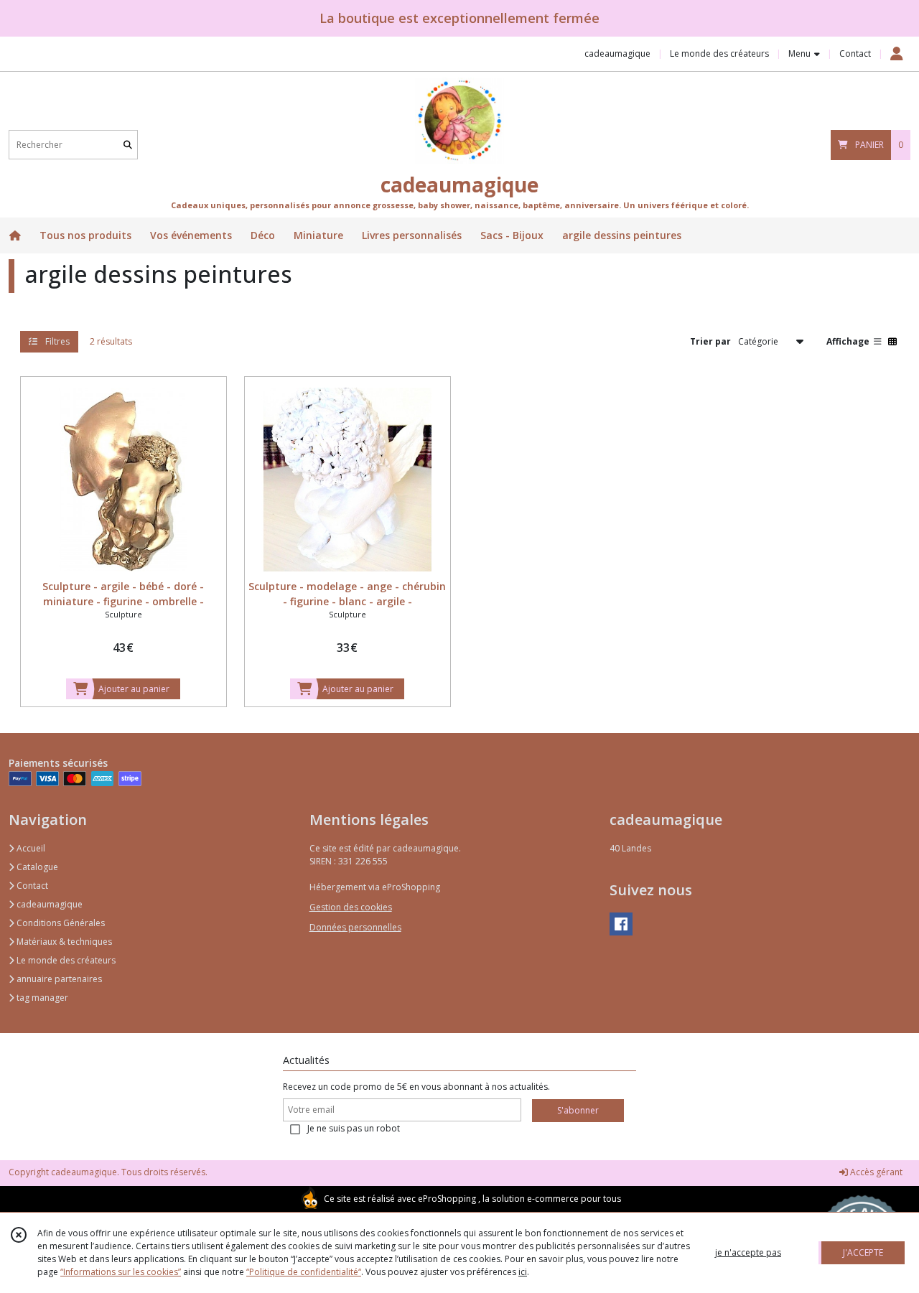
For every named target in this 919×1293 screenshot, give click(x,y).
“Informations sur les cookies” (120, 1272)
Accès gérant (875, 1172)
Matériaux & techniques (63, 941)
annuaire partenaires (58, 979)
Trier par (710, 341)
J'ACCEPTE (863, 1252)
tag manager (41, 997)
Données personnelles (355, 927)
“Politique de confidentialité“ (303, 1272)
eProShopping (447, 1198)
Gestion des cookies (350, 907)
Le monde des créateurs (65, 960)
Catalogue (36, 867)
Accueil (29, 848)
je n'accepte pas (748, 1252)
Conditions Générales (59, 923)
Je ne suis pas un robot (353, 1128)
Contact (855, 53)
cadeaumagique (48, 904)
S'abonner (578, 1110)
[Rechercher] (127, 145)
